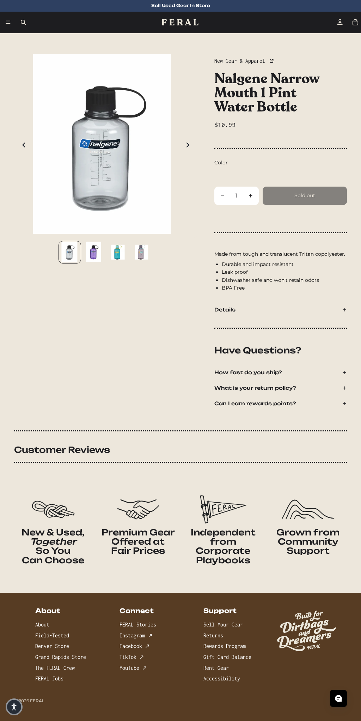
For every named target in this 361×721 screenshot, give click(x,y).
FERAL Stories (138, 625)
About (42, 625)
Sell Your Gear (223, 625)
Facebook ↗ (134, 646)
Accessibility (221, 678)
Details (224, 310)
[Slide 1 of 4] (69, 252)
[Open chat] (338, 698)
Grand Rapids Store (60, 657)
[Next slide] (189, 146)
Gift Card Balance (227, 657)
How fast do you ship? (248, 372)
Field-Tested (52, 635)
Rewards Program (224, 646)
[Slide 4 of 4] (141, 252)
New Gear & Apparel (241, 61)
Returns (213, 635)
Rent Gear (216, 668)
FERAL (37, 700)
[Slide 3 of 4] (117, 252)
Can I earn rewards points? (255, 403)
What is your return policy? (255, 388)
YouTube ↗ (133, 668)
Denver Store (52, 646)
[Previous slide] (22, 146)
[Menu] (8, 22)
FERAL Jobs (49, 678)
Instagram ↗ (136, 635)
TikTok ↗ (132, 657)
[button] (14, 706)
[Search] (23, 22)
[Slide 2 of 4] (93, 252)
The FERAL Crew (55, 668)
